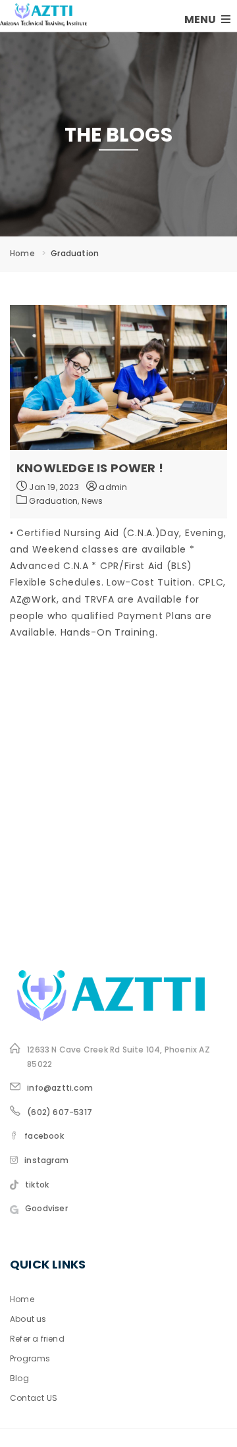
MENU (201, 19)
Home (22, 253)
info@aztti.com (60, 1087)
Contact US (33, 1398)
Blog (19, 1378)
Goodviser (46, 1208)
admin (112, 487)
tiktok (37, 1184)
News (92, 500)
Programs (30, 1358)
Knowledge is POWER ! (89, 468)
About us (28, 1318)
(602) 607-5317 (59, 1112)
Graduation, (55, 500)
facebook (44, 1135)
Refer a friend (37, 1338)
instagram (46, 1160)
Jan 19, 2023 (53, 487)
